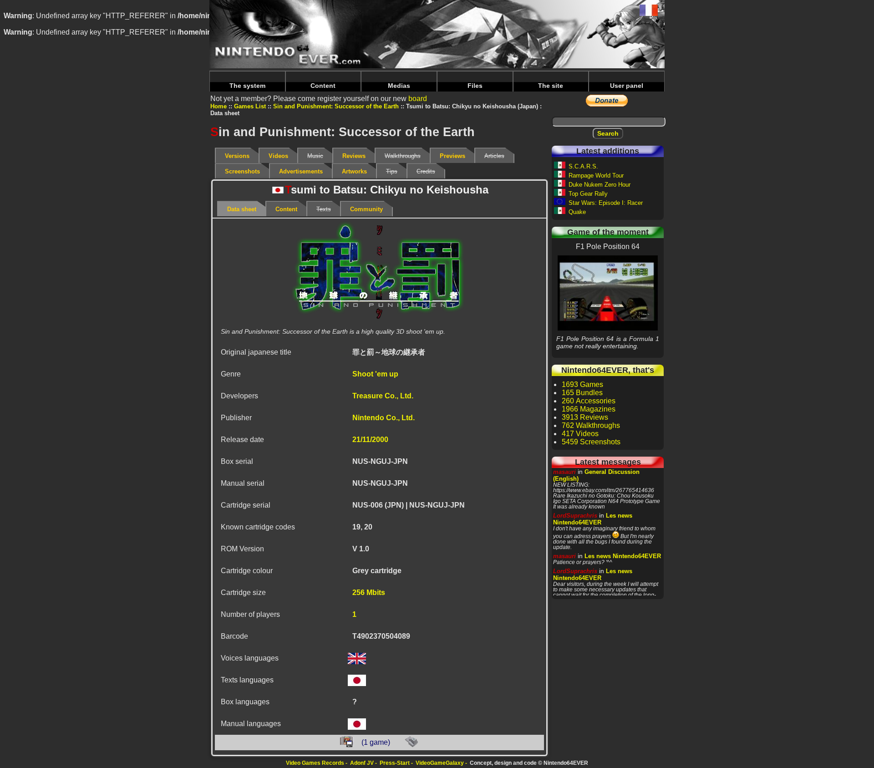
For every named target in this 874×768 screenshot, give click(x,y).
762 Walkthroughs (591, 425)
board (417, 98)
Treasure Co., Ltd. (382, 396)
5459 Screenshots (591, 442)
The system (247, 85)
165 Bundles (582, 393)
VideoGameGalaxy (440, 763)
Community (366, 209)
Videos (278, 156)
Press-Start (395, 763)
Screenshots (242, 171)
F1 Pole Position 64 (608, 292)
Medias (399, 85)
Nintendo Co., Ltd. (383, 418)
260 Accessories (588, 401)
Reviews (354, 156)
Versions (237, 156)
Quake (577, 212)
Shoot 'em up (375, 374)
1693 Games (582, 384)
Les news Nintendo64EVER (592, 519)
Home (218, 106)
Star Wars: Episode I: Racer (606, 202)
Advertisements (301, 171)
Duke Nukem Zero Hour (599, 184)
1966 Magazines (588, 409)
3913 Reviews (585, 417)
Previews (452, 156)
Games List (250, 106)
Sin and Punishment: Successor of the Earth (336, 106)
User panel (626, 85)
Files (475, 85)
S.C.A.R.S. (583, 166)
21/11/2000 (370, 439)
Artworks (354, 171)
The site (550, 85)
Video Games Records (315, 763)
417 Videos (580, 433)
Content (322, 85)
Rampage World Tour (596, 175)
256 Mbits (368, 592)
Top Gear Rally (588, 193)
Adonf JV (362, 763)
